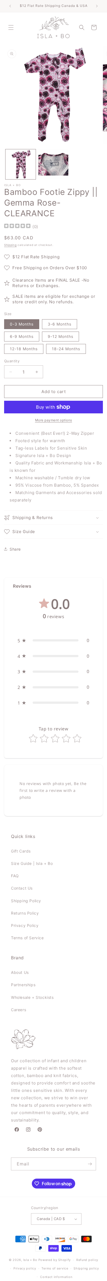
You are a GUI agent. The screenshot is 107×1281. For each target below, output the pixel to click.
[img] (17, 226)
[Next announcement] (97, 6)
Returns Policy (25, 913)
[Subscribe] (90, 1163)
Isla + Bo (30, 1260)
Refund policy (87, 1260)
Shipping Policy (26, 900)
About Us (20, 972)
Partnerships (23, 984)
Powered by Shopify (54, 1260)
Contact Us (22, 888)
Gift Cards (21, 851)
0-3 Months (21, 324)
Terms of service (54, 1268)
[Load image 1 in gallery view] (20, 164)
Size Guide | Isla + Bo (32, 863)
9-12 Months (60, 336)
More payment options (53, 420)
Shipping (10, 244)
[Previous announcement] (10, 6)
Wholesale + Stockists (32, 997)
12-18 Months (24, 348)
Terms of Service (27, 937)
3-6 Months (59, 324)
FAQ (15, 875)
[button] (11, 27)
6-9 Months (21, 336)
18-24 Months (66, 348)
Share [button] (15, 549)
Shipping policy (86, 1268)
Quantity (11, 361)
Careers (18, 1009)
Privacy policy (24, 1268)
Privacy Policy (24, 925)
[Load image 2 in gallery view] (53, 164)
